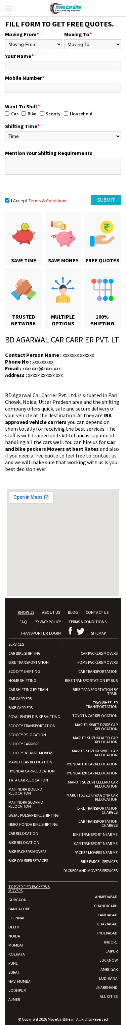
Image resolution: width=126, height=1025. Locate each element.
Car (14, 113)
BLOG (73, 612)
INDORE (111, 942)
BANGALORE (19, 908)
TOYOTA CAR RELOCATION (95, 715)
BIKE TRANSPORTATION (28, 662)
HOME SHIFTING (22, 680)
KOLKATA (16, 954)
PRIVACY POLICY (48, 621)
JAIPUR (112, 951)
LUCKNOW (108, 960)
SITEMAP (98, 633)
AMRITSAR (109, 969)
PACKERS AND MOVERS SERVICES (91, 870)
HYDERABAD (107, 932)
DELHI (13, 926)
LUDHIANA (108, 978)
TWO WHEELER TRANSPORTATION (102, 704)
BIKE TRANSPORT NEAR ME (95, 834)
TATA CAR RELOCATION (28, 780)
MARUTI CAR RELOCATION (30, 761)
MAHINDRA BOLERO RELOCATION (25, 791)
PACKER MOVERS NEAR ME (96, 852)
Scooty (53, 113)
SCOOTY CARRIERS (23, 743)
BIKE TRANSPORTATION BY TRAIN (95, 691)
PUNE (13, 963)
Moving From (22, 34)
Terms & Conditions (48, 201)
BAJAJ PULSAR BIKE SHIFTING (33, 815)
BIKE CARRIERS (20, 707)
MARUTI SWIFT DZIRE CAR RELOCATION (96, 726)
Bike (32, 113)
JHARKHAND (107, 987)
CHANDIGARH (106, 905)
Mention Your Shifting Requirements (48, 153)
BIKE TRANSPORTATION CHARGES (97, 810)
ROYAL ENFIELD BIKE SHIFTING (34, 716)
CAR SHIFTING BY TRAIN (28, 689)
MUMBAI (15, 945)
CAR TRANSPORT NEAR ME (96, 843)
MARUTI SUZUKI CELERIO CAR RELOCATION (93, 784)
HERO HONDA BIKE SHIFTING (33, 824)
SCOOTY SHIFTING (24, 671)
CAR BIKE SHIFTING (24, 653)
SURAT (13, 972)
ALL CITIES (109, 996)
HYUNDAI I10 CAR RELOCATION (92, 763)
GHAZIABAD (107, 923)
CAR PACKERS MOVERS (99, 653)
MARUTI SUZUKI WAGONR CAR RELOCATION (92, 797)
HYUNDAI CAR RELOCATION (31, 770)
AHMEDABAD (106, 896)
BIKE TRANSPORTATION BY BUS (91, 680)
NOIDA (14, 935)
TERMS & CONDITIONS (88, 621)
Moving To (78, 34)
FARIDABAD (108, 914)
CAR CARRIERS (20, 698)
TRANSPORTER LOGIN (40, 633)
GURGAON (17, 899)
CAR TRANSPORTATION (98, 671)
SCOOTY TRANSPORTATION (31, 725)
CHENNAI (16, 917)
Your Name (19, 56)
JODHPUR (17, 990)
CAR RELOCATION (23, 833)
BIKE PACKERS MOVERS (27, 851)
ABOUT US (51, 612)
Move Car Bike (71, 8)
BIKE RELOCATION (23, 842)
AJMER (14, 999)
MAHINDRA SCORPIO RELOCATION (25, 804)
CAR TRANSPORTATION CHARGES (98, 823)
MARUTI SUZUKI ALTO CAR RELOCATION (95, 739)
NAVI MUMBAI (20, 981)
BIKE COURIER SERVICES (28, 860)
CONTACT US (97, 612)
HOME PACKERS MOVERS (97, 662)
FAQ (23, 621)
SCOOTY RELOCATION (27, 734)
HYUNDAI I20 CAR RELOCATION (92, 772)
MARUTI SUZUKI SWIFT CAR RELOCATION (95, 752)
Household (81, 113)
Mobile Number (24, 77)
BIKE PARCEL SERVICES (99, 861)
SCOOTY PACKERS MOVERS (30, 752)
